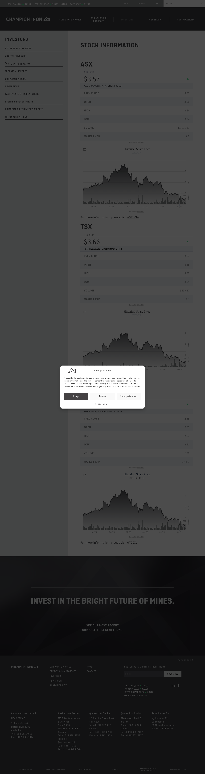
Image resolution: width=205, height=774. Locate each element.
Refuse (102, 396)
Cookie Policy (101, 404)
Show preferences (129, 396)
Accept (76, 396)
